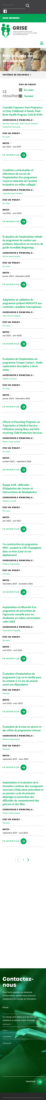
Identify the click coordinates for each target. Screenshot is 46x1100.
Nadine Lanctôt (9, 500)
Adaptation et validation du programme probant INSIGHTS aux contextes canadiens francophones (22, 303)
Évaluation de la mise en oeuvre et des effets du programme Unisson (22, 728)
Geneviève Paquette (11, 630)
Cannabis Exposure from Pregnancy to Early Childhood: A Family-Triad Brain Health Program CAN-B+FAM (23, 111)
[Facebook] (23, 11)
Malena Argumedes (11, 563)
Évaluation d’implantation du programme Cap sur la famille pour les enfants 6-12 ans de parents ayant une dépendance (22, 679)
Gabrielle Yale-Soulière (13, 193)
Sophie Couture (10, 378)
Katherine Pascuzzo (11, 126)
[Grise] (19, 30)
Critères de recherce (17, 75)
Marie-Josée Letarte (11, 256)
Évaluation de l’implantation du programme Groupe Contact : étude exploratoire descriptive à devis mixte (23, 364)
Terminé (28, 96)
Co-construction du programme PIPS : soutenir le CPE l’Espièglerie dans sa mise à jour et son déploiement (22, 549)
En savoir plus (11, 154)
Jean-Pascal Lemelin (29, 123)
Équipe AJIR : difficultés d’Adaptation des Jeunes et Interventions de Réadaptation (20, 488)
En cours (29, 90)
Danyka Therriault (11, 123)
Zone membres (11, 18)
